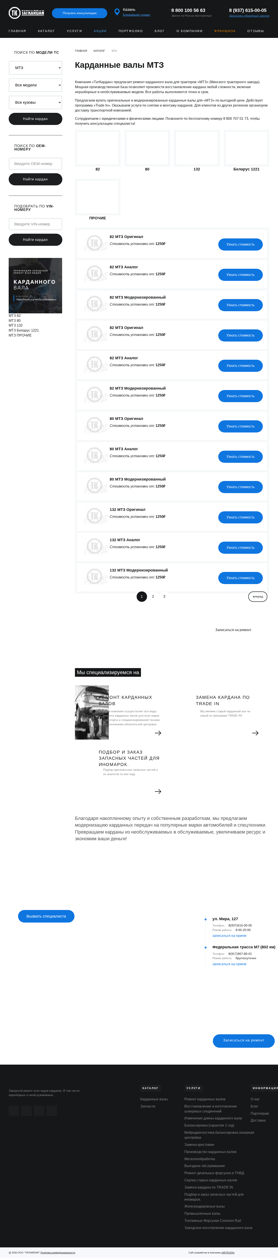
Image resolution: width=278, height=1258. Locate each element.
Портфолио (131, 31)
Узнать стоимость (241, 244)
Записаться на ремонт (233, 630)
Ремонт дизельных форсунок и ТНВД (214, 1173)
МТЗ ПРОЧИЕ (20, 335)
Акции (100, 31)
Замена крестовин (199, 1144)
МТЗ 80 (15, 320)
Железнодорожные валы (204, 1206)
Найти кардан (35, 119)
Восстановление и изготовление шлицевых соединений (210, 1108)
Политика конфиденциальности (57, 1252)
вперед (258, 596)
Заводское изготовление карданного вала (218, 1228)
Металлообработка (199, 1159)
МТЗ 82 (15, 315)
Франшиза (225, 31)
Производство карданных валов (210, 1152)
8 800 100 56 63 (188, 10)
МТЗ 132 (16, 325)
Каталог (46, 31)
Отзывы (255, 31)
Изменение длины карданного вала (213, 1118)
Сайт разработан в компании (212, 1252)
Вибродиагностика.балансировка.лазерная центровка (219, 1135)
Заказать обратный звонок (249, 15)
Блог (160, 31)
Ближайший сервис (136, 14)
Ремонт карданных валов (204, 1099)
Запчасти (147, 1106)
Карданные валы (154, 1099)
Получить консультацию (80, 13)
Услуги (74, 31)
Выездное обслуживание (204, 1166)
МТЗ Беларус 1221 (24, 330)
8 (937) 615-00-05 (247, 10)
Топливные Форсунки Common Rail (212, 1220)
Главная (17, 31)
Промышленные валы (202, 1213)
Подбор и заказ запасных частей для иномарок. (214, 1197)
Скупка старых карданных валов (210, 1180)
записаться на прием (229, 935)
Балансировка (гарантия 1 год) (209, 1125)
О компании (190, 31)
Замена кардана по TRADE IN (208, 1187)
